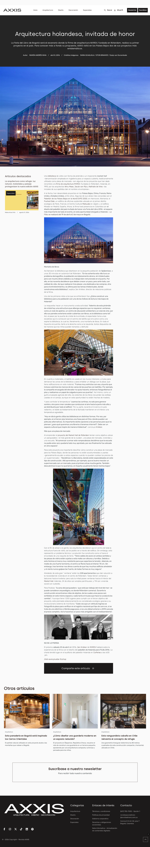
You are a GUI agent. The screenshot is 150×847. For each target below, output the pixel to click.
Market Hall (48, 581)
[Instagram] (11, 830)
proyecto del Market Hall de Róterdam (74, 435)
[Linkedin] (28, 830)
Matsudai (86, 204)
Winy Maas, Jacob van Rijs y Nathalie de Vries (84, 186)
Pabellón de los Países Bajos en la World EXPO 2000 (65, 198)
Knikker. (99, 427)
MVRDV (93, 647)
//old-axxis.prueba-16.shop (55, 659)
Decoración (73, 10)
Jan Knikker (82, 647)
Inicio (35, 10)
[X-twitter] (16, 830)
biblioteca (52, 176)
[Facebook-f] (5, 830)
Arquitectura (48, 10)
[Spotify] (33, 830)
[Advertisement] (134, 205)
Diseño (60, 10)
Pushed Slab (49, 201)
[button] (93, 668)
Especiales (87, 10)
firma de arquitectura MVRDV (68, 184)
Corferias (97, 652)
